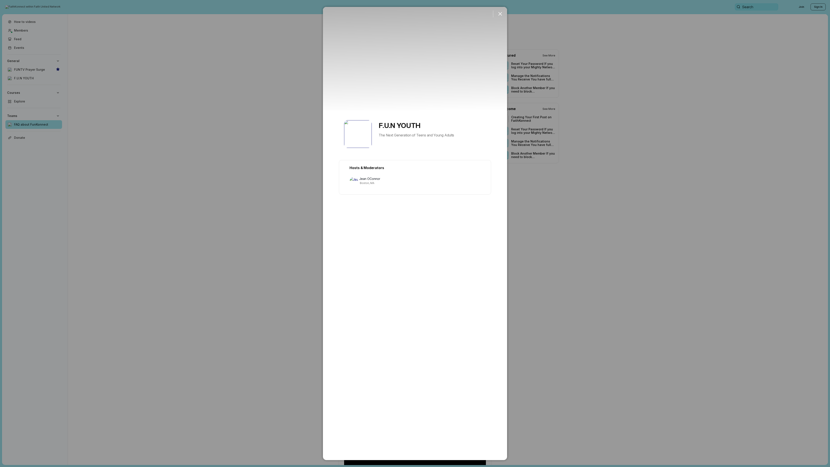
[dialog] (415, 233)
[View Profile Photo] (358, 134)
